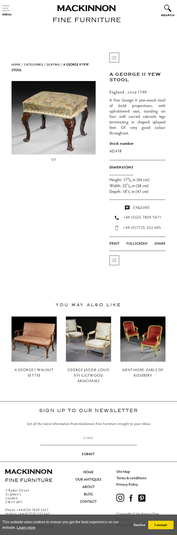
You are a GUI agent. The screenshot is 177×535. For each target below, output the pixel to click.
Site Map (123, 472)
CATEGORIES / (35, 64)
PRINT (114, 244)
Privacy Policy (127, 485)
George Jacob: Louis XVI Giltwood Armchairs (88, 375)
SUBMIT (88, 454)
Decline (139, 525)
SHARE (159, 244)
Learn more (26, 527)
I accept (161, 525)
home (88, 472)
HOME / (17, 64)
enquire (141, 207)
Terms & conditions (131, 478)
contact (88, 502)
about (88, 487)
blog (88, 494)
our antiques (88, 480)
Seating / (54, 64)
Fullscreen (137, 244)
